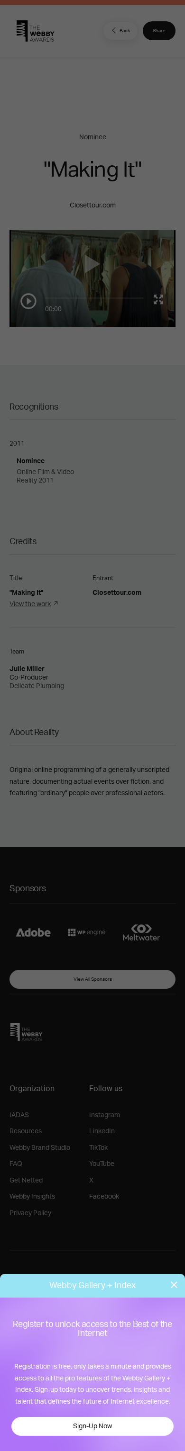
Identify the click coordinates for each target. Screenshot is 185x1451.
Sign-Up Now (92, 1426)
